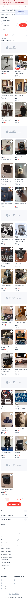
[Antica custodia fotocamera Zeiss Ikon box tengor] (7, 174)
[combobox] (14, 20)
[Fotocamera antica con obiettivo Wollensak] (21, 317)
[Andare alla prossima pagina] (23, 499)
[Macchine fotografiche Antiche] (7, 340)
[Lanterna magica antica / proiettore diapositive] (21, 234)
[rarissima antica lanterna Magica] (21, 340)
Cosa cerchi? (4, 17)
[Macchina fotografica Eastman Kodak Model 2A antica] (7, 447)
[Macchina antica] (7, 150)
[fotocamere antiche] (7, 257)
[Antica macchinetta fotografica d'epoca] (7, 364)
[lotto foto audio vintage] (7, 400)
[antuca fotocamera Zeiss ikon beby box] (7, 484)
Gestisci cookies (5, 545)
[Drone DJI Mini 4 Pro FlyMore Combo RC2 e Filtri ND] (21, 66)
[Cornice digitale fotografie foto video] (21, 364)
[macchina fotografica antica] (21, 280)
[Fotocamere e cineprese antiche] (7, 234)
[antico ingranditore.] (21, 113)
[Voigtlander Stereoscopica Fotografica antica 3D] (7, 423)
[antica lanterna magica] (7, 197)
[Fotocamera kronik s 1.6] (7, 317)
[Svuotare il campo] (24, 20)
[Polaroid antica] (21, 257)
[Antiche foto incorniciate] (7, 90)
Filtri (23, 25)
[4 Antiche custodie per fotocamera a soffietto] (7, 113)
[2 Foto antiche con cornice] (21, 90)
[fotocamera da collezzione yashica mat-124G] (21, 447)
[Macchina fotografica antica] (21, 150)
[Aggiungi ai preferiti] (11, 57)
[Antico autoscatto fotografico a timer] (21, 174)
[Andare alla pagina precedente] (4, 499)
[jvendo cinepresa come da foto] (21, 197)
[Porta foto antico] (7, 66)
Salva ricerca (6, 35)
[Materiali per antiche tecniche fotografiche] (21, 400)
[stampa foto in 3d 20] (21, 423)
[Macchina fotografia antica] (7, 280)
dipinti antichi (9, 10)
